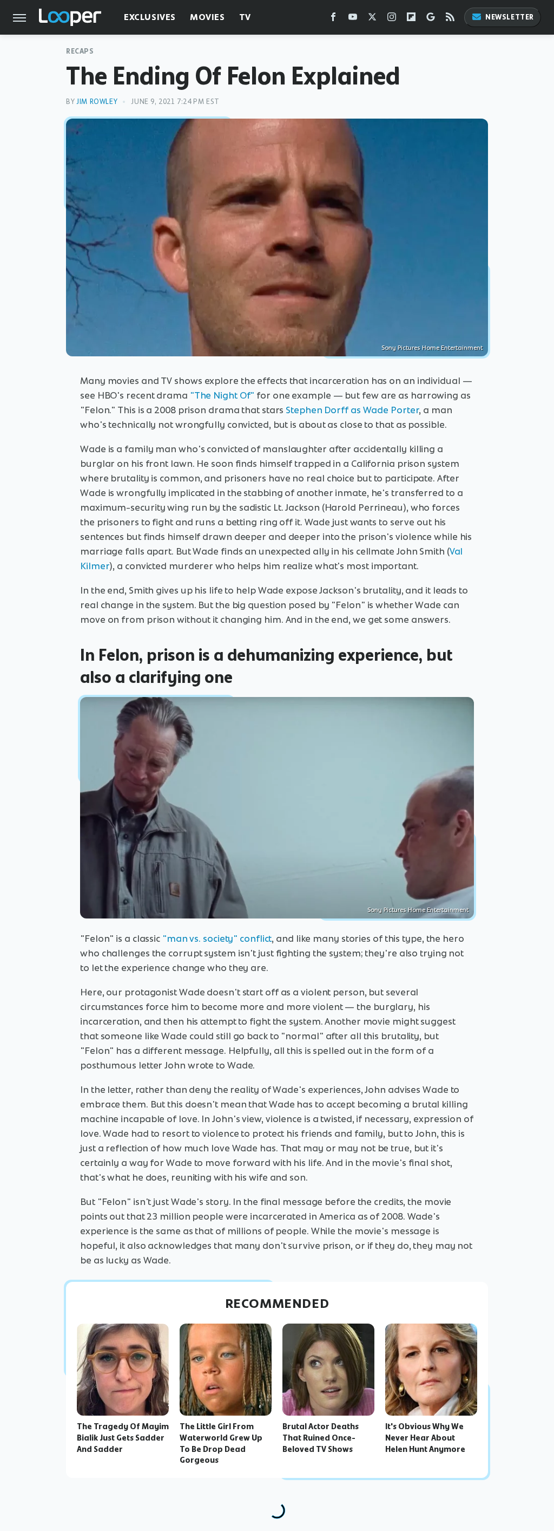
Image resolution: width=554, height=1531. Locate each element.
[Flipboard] (411, 19)
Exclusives (150, 17)
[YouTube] (352, 19)
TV (245, 17)
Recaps (80, 51)
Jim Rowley (96, 101)
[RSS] (450, 19)
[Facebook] (333, 19)
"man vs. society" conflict (217, 938)
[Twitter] (372, 19)
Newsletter (509, 17)
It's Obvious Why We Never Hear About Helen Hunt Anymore (425, 1438)
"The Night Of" (222, 395)
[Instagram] (391, 19)
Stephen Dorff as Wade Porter (352, 409)
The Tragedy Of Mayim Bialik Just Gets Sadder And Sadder (123, 1438)
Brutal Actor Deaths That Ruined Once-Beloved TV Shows (320, 1438)
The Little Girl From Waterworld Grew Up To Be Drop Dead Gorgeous (221, 1443)
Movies (207, 17)
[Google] (430, 19)
